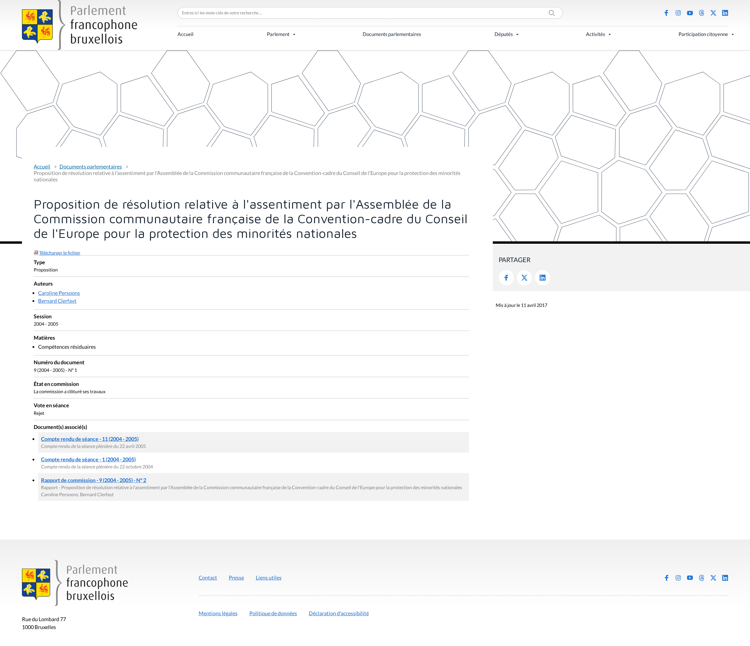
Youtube (690, 13)
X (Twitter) (713, 13)
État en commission (56, 384)
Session (43, 316)
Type (39, 262)
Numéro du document (59, 362)
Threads (702, 13)
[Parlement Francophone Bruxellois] (79, 25)
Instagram (678, 13)
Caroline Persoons (59, 293)
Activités (595, 34)
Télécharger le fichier (59, 252)
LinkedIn (725, 13)
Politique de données (273, 613)
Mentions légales (218, 613)
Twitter (524, 277)
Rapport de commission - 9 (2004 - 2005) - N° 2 (93, 480)
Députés (504, 34)
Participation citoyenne (703, 34)
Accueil (185, 34)
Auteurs (43, 284)
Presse (236, 577)
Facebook (666, 13)
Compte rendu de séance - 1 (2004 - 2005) (88, 459)
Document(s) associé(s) (60, 427)
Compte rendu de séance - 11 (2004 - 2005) (90, 439)
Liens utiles (269, 577)
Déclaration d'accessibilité (339, 613)
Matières (44, 338)
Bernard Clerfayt (57, 301)
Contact (208, 577)
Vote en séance (51, 405)
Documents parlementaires (392, 34)
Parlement (278, 34)
